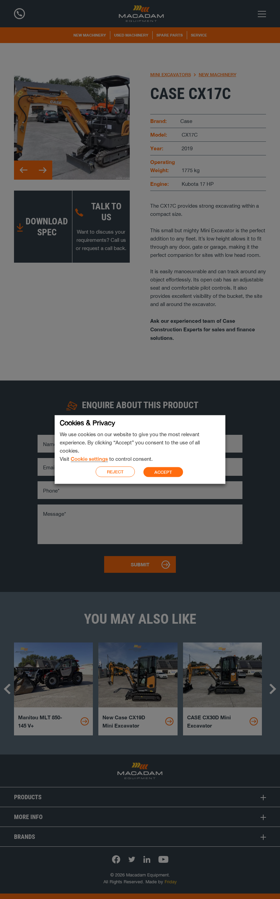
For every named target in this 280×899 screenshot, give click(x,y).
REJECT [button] (115, 471)
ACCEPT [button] (163, 471)
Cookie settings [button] (89, 459)
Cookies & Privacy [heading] (87, 423)
